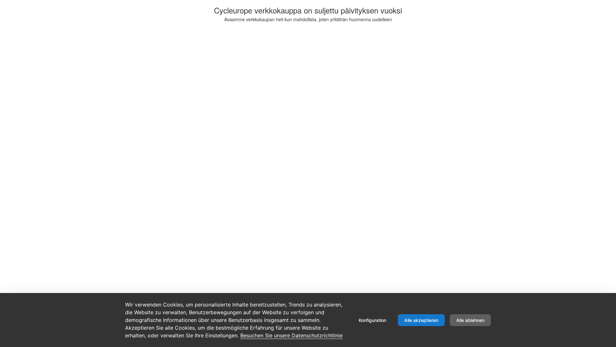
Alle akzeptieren (421, 320)
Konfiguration (372, 320)
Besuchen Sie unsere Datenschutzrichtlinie (291, 335)
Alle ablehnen (470, 320)
